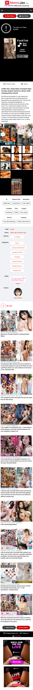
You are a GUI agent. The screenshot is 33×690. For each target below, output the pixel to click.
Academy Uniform (17, 252)
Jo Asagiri (17, 237)
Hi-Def (17, 243)
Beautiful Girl (17, 270)
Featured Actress (17, 261)
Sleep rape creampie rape (18, 232)
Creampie (17, 257)
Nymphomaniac (17, 266)
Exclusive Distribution (18, 248)
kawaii (12, 229)
